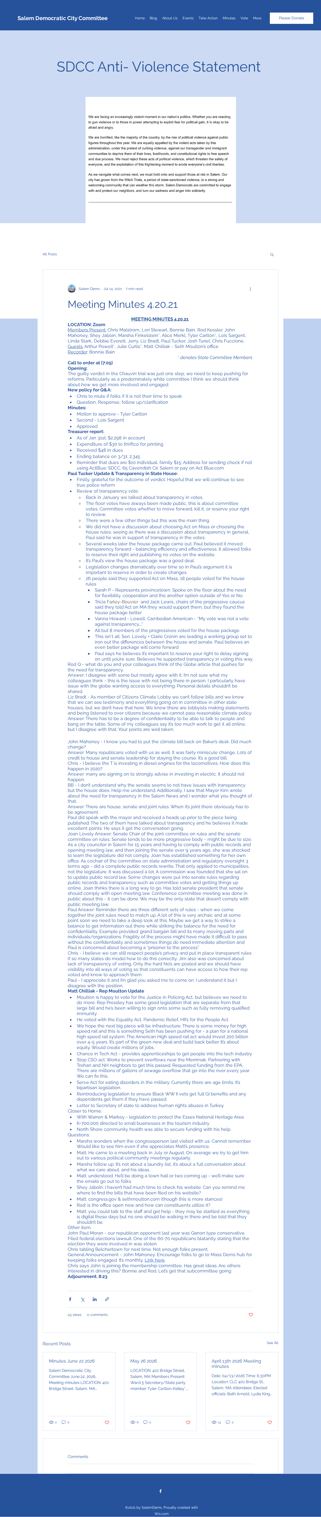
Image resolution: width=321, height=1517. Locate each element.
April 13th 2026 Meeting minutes (236, 1363)
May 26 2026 (143, 1361)
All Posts (50, 254)
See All (272, 1343)
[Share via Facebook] (70, 1299)
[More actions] (250, 289)
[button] (272, 254)
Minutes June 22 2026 (72, 1361)
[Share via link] (107, 1299)
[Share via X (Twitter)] (82, 1299)
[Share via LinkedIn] (94, 1299)
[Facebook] (160, 1491)
